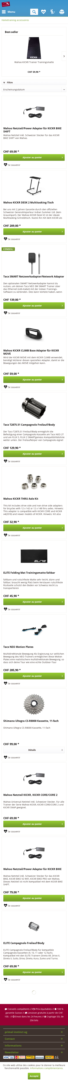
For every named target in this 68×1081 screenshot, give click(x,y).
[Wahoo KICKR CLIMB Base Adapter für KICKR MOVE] (34, 334)
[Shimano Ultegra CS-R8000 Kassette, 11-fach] (34, 704)
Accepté (34, 1076)
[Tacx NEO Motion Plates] (34, 630)
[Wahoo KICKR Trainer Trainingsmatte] (34, 48)
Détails (32, 749)
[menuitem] (4, 12)
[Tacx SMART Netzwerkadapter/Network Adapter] (34, 260)
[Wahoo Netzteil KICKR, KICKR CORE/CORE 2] (34, 778)
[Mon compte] (53, 12)
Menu (8, 12)
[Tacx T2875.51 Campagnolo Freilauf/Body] (34, 408)
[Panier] (62, 12)
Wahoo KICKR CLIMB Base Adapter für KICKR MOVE (31, 352)
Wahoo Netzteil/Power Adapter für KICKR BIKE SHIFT (32, 130)
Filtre (9, 82)
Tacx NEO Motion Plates (18, 647)
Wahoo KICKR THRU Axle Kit (20, 498)
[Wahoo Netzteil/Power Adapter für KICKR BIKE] (34, 852)
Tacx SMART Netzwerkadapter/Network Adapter (33, 276)
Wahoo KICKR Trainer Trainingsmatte (34, 62)
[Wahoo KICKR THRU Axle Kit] (34, 482)
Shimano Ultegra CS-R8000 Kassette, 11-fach (31, 721)
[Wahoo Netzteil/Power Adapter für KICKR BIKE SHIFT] (34, 112)
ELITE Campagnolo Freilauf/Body (23, 943)
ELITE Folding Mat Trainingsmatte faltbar (29, 572)
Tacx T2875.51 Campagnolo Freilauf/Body (29, 424)
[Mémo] (43, 12)
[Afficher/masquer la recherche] (34, 12)
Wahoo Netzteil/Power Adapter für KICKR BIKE (32, 869)
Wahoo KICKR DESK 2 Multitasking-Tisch (28, 202)
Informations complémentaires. (46, 1068)
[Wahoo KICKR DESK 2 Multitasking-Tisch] (34, 186)
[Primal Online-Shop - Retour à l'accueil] (6, 4)
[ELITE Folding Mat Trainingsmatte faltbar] (34, 556)
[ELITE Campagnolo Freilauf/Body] (34, 926)
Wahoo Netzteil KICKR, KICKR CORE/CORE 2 (30, 795)
